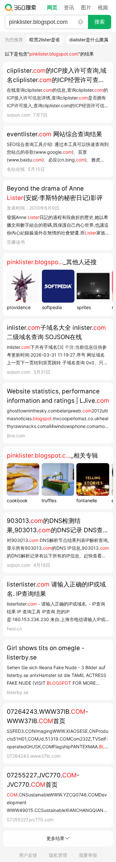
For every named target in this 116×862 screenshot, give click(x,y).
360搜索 (22, 7)
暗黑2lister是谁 (44, 39)
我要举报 (88, 855)
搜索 (99, 22)
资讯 (69, 7)
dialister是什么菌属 (88, 39)
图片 (86, 7)
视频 (103, 7)
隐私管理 (58, 855)
